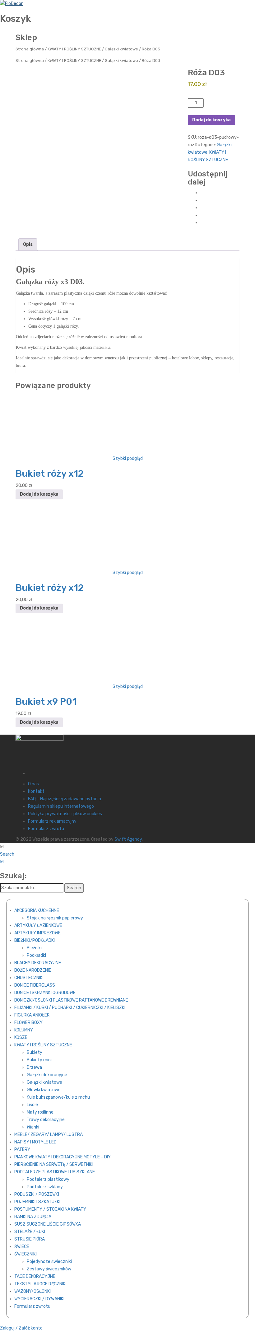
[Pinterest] (202, 207)
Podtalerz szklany (45, 1186)
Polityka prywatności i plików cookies (65, 813)
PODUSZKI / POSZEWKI (36, 1194)
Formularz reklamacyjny (52, 821)
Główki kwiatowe (44, 1089)
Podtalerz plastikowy (48, 1179)
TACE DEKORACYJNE (34, 1276)
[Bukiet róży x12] (127, 423)
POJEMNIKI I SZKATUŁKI (37, 1201)
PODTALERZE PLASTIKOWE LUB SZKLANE (54, 1172)
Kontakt (36, 791)
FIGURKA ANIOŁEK (31, 1015)
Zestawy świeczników (49, 1269)
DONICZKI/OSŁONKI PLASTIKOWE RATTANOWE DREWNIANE (71, 1000)
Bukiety (34, 1052)
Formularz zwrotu (46, 828)
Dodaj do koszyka (211, 120)
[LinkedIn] (202, 222)
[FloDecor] (11, 3)
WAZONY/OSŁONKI (32, 1291)
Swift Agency (128, 839)
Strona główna (30, 49)
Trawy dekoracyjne (46, 1119)
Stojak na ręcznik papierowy (55, 918)
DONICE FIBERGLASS (34, 985)
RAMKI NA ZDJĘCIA (32, 1216)
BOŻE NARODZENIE (32, 970)
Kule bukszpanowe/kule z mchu (58, 1097)
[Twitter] (202, 200)
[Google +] (202, 215)
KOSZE (20, 1037)
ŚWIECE (21, 1246)
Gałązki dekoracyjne (47, 1074)
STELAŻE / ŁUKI (29, 1231)
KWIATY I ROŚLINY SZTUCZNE (74, 49)
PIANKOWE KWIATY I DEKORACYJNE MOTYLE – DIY (62, 1157)
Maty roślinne (40, 1112)
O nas (33, 784)
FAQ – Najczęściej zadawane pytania (64, 799)
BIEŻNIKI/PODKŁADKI (34, 940)
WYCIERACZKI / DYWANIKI (39, 1299)
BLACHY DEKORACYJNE (37, 962)
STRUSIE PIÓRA (29, 1239)
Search (7, 854)
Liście (32, 1104)
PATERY (22, 1149)
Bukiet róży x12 (50, 473)
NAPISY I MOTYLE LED (35, 1142)
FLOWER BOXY (28, 1022)
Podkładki (36, 955)
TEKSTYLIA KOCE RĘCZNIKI (40, 1284)
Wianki (33, 1127)
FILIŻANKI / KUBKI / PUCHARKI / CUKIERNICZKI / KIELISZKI (69, 1007)
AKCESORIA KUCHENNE (36, 910)
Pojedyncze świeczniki (49, 1261)
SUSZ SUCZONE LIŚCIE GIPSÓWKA (47, 1224)
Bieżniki (34, 948)
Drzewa (34, 1067)
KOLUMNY (23, 1030)
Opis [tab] (28, 244)
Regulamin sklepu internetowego (61, 806)
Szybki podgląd (128, 458)
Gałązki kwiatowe (121, 49)
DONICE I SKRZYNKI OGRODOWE (45, 992)
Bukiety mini (39, 1060)
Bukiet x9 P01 (46, 701)
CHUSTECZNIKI (29, 977)
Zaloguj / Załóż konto (21, 1328)
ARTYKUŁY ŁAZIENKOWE (38, 925)
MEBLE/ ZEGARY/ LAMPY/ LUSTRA (48, 1134)
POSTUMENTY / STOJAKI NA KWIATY (50, 1209)
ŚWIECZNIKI (25, 1254)
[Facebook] (202, 192)
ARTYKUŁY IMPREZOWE (37, 933)
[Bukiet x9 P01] (127, 651)
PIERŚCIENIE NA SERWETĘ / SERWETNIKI (53, 1164)
